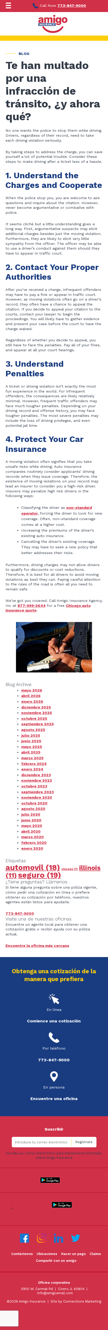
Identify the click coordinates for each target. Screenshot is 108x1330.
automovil (33, 867)
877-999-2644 (32, 605)
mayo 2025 (31, 747)
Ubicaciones (47, 1254)
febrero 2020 (34, 842)
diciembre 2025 (36, 707)
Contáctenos (22, 1254)
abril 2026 (31, 696)
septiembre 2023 (37, 792)
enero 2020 (32, 848)
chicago (69, 869)
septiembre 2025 (37, 724)
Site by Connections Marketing (76, 1301)
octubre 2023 (34, 786)
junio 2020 (31, 820)
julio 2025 (30, 735)
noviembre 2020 (36, 797)
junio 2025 (31, 741)
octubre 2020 (34, 803)
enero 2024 (32, 769)
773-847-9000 (71, 5)
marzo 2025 (32, 758)
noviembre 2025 (36, 713)
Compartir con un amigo (56, 1261)
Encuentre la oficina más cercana (37, 945)
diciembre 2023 (36, 775)
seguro (39, 875)
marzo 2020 (32, 837)
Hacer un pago (73, 1254)
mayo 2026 (31, 690)
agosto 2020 (33, 809)
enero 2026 (32, 701)
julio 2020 (30, 814)
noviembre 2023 (36, 780)
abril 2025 (30, 752)
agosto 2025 (33, 730)
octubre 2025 (34, 718)
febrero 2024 (34, 764)
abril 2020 (31, 831)
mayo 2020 (31, 826)
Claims (95, 1254)
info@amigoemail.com (55, 1293)
